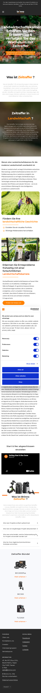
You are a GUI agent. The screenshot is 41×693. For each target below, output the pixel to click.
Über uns (5, 637)
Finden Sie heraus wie (13, 303)
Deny (20, 382)
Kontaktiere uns (8, 641)
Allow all (20, 369)
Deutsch (6, 687)
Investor (5, 644)
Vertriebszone (7, 651)
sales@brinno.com (9, 670)
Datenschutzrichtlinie (10, 680)
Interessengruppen (9, 648)
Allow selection (20, 376)
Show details (30, 364)
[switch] (36, 344)
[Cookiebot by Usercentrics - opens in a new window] (30, 309)
